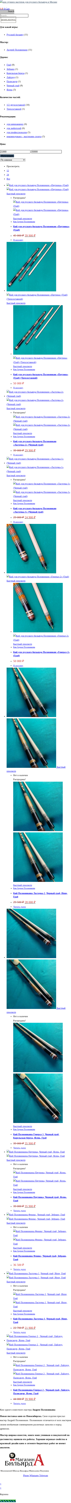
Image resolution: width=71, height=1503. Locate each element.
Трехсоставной (14, 109)
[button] (18, 5)
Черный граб (13, 85)
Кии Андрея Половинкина (24, 222)
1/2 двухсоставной (16, 105)
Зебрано (11, 69)
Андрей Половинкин (17, 50)
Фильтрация (7, 156)
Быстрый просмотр (16, 193)
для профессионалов (17, 132)
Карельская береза (15, 73)
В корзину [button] (18, 240)
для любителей (14, 128)
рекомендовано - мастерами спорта (24, 136)
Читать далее (19, 907)
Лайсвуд (11, 77)
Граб (9, 65)
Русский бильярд (15, 34)
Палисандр (12, 81)
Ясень (9, 89)
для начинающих (15, 124)
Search (11, 11)
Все (8, 179)
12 (8, 170)
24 (8, 175)
